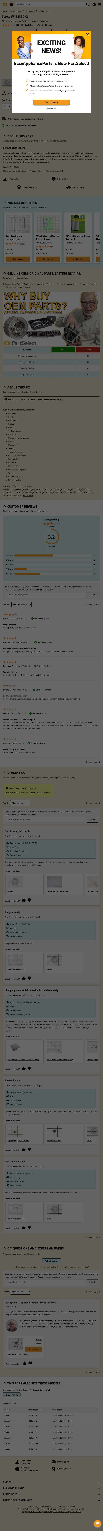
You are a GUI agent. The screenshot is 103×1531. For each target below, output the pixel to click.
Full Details (51, 108)
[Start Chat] (97, 1523)
